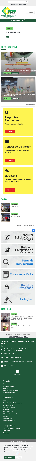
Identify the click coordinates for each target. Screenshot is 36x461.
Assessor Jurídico (9, 392)
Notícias (5, 388)
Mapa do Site (8, 366)
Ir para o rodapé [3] (26, 334)
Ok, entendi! (9, 457)
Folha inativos (7, 418)
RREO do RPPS (8, 411)
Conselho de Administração (12, 403)
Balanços (6, 409)
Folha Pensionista (9, 420)
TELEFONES (14, 4)
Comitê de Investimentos (11, 428)
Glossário (6, 433)
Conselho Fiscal (8, 405)
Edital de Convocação (10, 414)
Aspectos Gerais (8, 386)
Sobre (5, 384)
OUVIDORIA (22, 4)
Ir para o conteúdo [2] (18, 334)
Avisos (5, 400)
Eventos (5, 416)
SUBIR (26, 336)
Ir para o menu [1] (9, 334)
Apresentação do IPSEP (11, 390)
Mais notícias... (30, 104)
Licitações (6, 430)
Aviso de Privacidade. (13, 454)
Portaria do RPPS (9, 407)
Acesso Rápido (17, 20)
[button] (26, 2)
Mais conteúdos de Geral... (26, 225)
